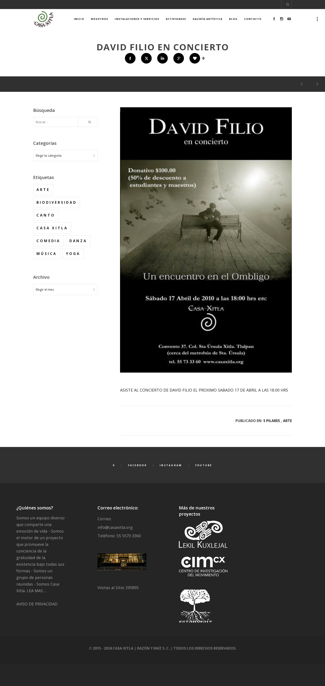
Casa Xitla (52, 228)
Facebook (137, 465)
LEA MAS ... (37, 590)
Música (46, 253)
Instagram (171, 465)
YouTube (203, 465)
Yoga (73, 253)
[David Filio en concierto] (130, 58)
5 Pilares (271, 420)
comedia (48, 240)
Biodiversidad (56, 202)
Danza (78, 240)
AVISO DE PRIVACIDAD (36, 604)
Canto (45, 215)
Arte (287, 420)
